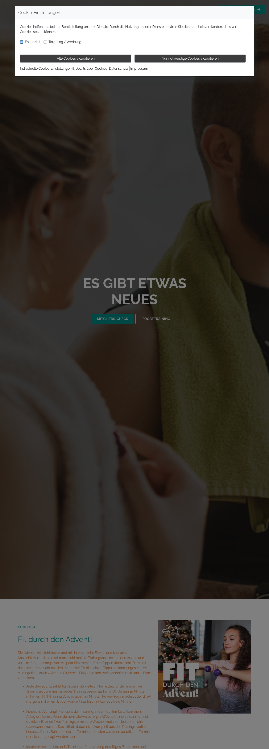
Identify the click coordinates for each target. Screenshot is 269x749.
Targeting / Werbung (65, 42)
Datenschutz (118, 69)
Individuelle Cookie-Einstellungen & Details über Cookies (63, 69)
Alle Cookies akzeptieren (76, 58)
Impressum (139, 69)
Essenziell (32, 42)
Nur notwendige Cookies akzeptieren (190, 58)
